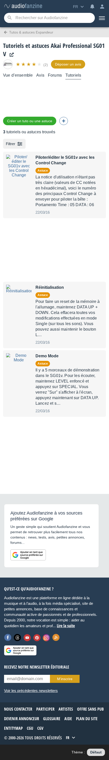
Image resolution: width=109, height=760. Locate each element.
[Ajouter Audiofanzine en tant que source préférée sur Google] (28, 554)
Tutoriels (73, 75)
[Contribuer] (63, 121)
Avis (40, 75)
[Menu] (102, 18)
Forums (55, 75)
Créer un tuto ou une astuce (29, 121)
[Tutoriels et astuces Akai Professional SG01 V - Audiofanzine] (23, 6)
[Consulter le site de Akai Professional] (10, 55)
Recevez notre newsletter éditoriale (36, 667)
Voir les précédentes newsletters (31, 690)
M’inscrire (64, 679)
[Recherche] (9, 18)
